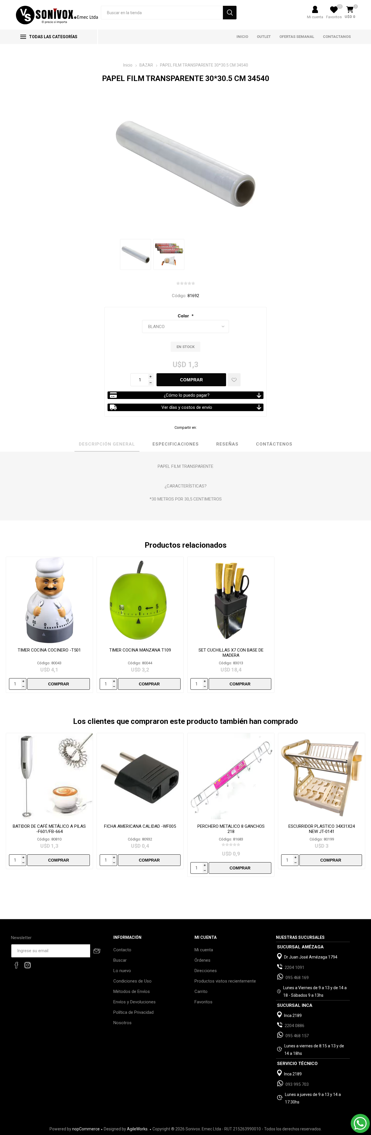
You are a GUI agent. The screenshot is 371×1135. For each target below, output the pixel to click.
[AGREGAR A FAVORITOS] (234, 379)
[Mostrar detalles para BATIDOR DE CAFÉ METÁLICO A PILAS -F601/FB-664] (49, 776)
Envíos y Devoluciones (134, 1002)
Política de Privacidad (133, 1012)
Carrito (201, 991)
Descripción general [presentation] (107, 444)
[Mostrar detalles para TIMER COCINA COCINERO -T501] (49, 600)
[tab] (106, 444)
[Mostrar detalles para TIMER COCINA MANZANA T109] (140, 600)
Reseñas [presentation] (227, 444)
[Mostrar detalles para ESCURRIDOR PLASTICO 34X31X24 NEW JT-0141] (321, 776)
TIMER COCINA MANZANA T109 (140, 650)
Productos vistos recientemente (225, 981)
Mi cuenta (315, 17)
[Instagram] (27, 965)
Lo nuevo (122, 970)
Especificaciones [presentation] (175, 444)
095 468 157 (297, 1035)
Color (184, 316)
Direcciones (205, 970)
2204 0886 (294, 1025)
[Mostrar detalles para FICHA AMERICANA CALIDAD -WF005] (140, 776)
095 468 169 (297, 977)
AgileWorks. (137, 1129)
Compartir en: (185, 427)
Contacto (122, 949)
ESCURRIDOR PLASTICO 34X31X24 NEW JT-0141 (321, 829)
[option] (135, 254)
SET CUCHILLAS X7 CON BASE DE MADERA (231, 652)
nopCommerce (86, 1129)
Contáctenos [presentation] (274, 444)
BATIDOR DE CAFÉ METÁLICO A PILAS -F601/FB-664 (49, 829)
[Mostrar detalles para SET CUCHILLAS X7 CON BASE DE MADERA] (231, 600)
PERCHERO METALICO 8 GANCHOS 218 (231, 829)
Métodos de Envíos (131, 991)
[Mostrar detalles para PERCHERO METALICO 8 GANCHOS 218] (231, 776)
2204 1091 (294, 967)
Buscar (120, 960)
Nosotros (122, 1022)
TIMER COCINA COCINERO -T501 (49, 650)
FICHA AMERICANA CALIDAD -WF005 (140, 826)
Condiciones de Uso (132, 981)
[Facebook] (16, 965)
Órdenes (202, 960)
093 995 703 (297, 1084)
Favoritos (203, 1002)
